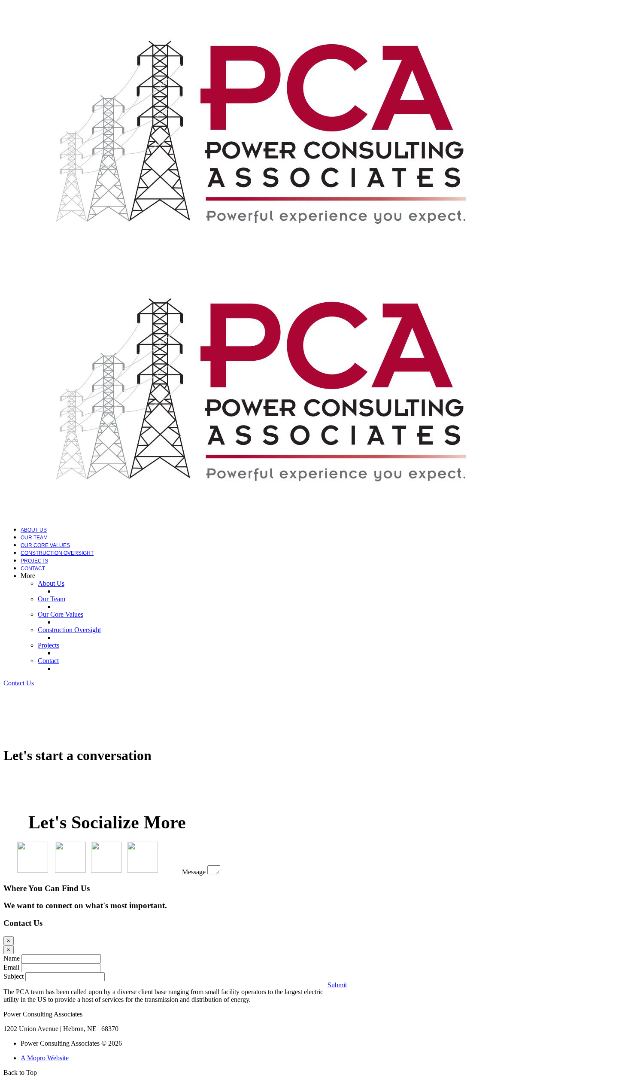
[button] (18, 683)
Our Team (34, 538)
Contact (33, 569)
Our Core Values (45, 545)
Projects (34, 561)
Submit (337, 985)
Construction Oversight (57, 553)
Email (11, 967)
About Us (34, 530)
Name (11, 958)
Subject (13, 976)
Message (194, 872)
